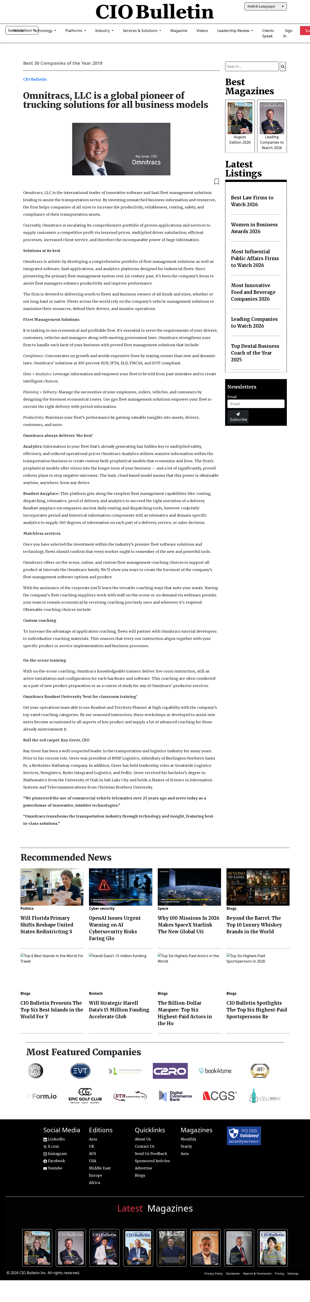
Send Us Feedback (151, 1153)
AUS (92, 1153)
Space (163, 908)
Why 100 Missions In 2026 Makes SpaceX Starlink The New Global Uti (188, 924)
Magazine (178, 30)
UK (91, 1146)
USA (92, 1161)
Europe (95, 1175)
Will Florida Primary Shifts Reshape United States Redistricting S (46, 924)
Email (232, 396)
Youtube (54, 1168)
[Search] (283, 66)
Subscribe (238, 419)
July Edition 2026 (105, 1247)
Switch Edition (20, 30)
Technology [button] (43, 30)
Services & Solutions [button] (140, 30)
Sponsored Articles (152, 1161)
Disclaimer (233, 1273)
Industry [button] (103, 30)
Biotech (96, 993)
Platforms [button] (74, 30)
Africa (94, 1182)
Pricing (279, 1273)
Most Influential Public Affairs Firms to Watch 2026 (255, 258)
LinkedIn (56, 1139)
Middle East (100, 1168)
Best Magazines (249, 87)
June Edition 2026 (173, 1247)
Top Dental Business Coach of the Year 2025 (255, 353)
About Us (143, 1139)
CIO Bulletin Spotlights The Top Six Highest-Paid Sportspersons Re (256, 1009)
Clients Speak (268, 33)
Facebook (56, 1161)
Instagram (57, 1153)
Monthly (188, 1139)
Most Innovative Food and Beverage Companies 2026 (253, 292)
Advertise (143, 1168)
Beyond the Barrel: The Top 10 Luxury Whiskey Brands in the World (254, 924)
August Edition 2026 (38, 1247)
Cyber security (102, 908)
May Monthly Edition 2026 (206, 1247)
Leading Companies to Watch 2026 (272, 142)
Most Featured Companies (83, 1052)
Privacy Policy (213, 1273)
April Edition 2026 (274, 1247)
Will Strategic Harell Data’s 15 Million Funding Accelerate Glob (119, 1009)
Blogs (231, 908)
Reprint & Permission (257, 1273)
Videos (202, 30)
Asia (93, 1139)
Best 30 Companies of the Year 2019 (62, 63)
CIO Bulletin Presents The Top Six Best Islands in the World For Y (51, 1009)
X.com (53, 1146)
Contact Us (145, 1146)
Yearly (186, 1146)
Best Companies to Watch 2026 (139, 1247)
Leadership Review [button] (233, 30)
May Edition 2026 (240, 1247)
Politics (27, 908)
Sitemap (292, 1273)
